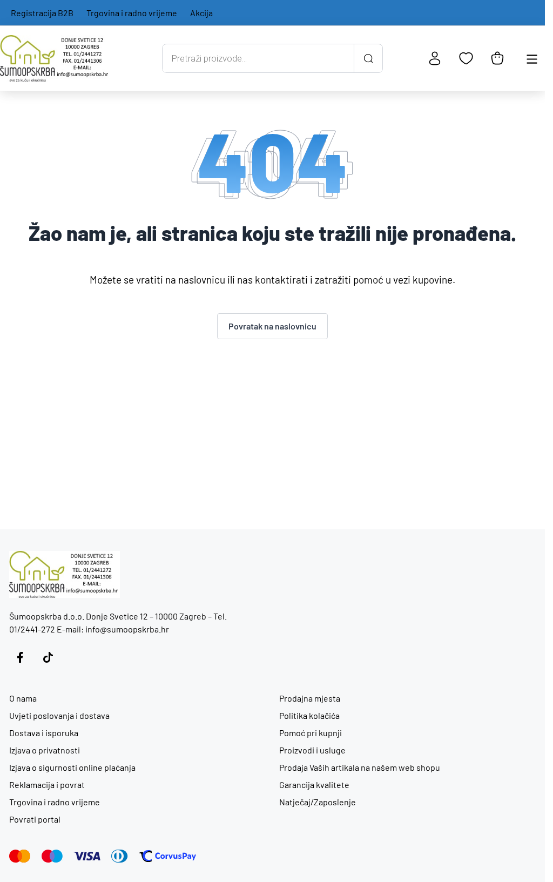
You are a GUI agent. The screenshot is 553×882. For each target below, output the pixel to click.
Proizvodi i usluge (312, 750)
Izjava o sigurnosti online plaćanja (72, 767)
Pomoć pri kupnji (310, 733)
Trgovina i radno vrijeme (131, 13)
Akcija (201, 13)
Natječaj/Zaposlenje (317, 802)
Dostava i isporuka (43, 733)
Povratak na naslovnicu (272, 326)
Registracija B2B (42, 13)
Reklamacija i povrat (47, 784)
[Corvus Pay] (167, 856)
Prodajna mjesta (309, 698)
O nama (23, 698)
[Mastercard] (20, 856)
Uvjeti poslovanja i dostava (59, 715)
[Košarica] (497, 58)
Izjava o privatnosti (44, 750)
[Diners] (119, 856)
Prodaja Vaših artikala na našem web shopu (359, 767)
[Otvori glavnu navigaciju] (532, 58)
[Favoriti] (466, 58)
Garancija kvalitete (314, 784)
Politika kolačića (309, 715)
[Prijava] (435, 58)
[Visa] (86, 856)
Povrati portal (34, 819)
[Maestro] (52, 856)
